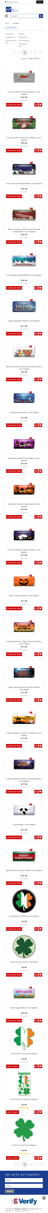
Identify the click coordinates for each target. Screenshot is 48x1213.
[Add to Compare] (36, 105)
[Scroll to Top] (44, 1198)
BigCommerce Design (12, 1211)
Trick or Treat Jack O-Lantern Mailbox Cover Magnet (24, 551)
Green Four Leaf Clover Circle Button (24, 962)
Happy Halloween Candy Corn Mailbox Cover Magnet (24, 734)
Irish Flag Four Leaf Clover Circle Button (24, 916)
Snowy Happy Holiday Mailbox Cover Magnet (24, 275)
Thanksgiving (24, 40)
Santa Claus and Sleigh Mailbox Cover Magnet (24, 183)
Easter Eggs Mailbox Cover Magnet (24, 1008)
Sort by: (23, 58)
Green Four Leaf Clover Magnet (24, 1145)
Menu (40, 2)
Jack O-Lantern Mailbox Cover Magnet (24, 595)
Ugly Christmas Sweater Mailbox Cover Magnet (24, 870)
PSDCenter (26, 1211)
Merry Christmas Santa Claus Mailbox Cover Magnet (24, 138)
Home (7, 23)
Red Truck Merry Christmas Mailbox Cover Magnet (24, 93)
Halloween (10, 37)
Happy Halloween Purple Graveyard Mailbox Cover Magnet (24, 780)
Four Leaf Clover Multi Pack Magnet (24, 1099)
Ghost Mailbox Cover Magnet (24, 824)
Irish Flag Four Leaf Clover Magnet (24, 1053)
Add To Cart (12, 1066)
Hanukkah (23, 37)
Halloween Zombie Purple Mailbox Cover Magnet (24, 459)
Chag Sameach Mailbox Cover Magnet (24, 412)
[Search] (41, 16)
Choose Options (14, 105)
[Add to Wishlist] (40, 105)
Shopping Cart (12, 2)
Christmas (10, 34)
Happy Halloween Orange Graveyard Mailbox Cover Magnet (24, 642)
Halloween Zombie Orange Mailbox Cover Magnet (24, 505)
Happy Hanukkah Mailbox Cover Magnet (24, 321)
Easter (21, 34)
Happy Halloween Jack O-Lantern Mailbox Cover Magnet (24, 688)
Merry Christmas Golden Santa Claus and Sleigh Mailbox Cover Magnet (24, 230)
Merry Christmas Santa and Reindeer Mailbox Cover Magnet (24, 367)
